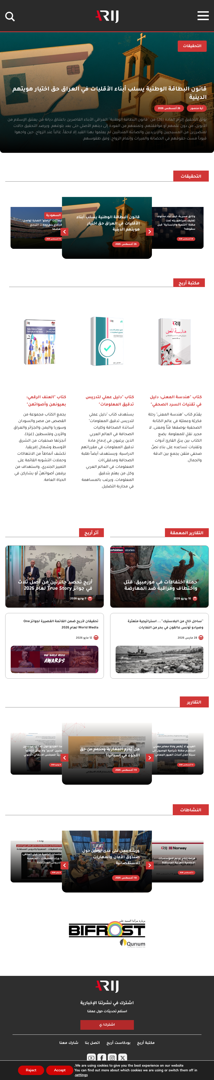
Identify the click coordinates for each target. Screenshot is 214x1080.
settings (81, 1075)
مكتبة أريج (189, 283)
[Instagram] (112, 1058)
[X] (122, 1058)
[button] (64, 232)
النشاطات (190, 810)
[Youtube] (91, 1058)
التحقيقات (191, 177)
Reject (31, 1070)
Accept (60, 1070)
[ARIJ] (107, 987)
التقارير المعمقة (187, 533)
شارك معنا (68, 1043)
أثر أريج (91, 533)
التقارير (194, 702)
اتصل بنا (92, 1043)
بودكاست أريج (118, 1043)
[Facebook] (101, 1058)
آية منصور (197, 108)
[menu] (203, 15)
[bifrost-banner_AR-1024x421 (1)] (107, 934)
